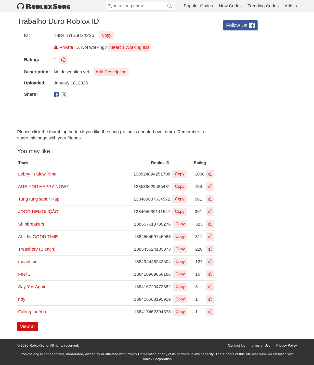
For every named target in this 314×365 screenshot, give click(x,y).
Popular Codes (198, 5)
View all (27, 326)
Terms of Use (260, 345)
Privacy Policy (286, 345)
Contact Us (236, 345)
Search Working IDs (129, 47)
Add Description (111, 71)
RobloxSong (38, 345)
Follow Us (236, 25)
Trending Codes (263, 5)
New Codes (230, 5)
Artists (291, 5)
